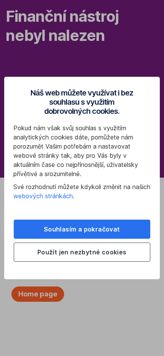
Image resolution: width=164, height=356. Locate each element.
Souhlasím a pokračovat (82, 229)
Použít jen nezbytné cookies (82, 252)
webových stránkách (43, 196)
